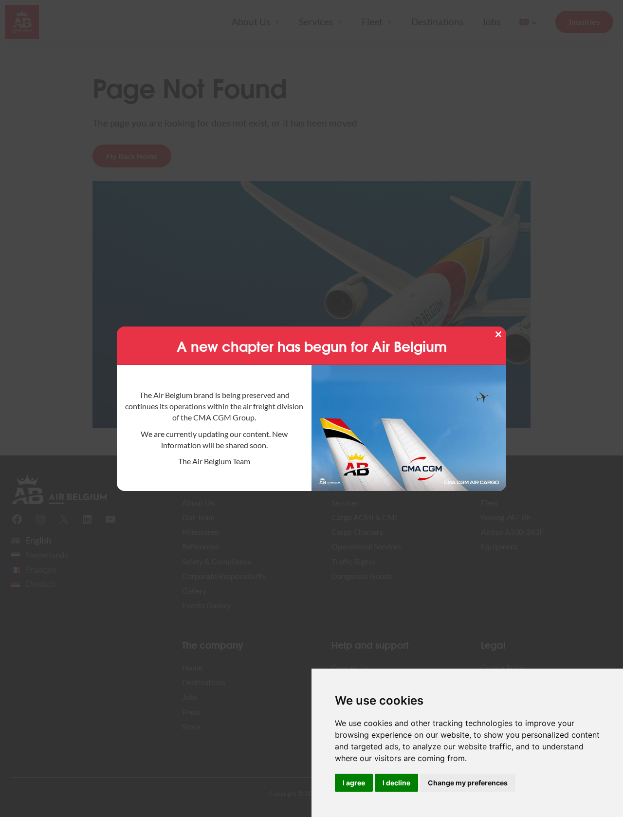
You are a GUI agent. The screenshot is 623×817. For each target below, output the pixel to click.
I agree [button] (354, 783)
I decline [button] (396, 783)
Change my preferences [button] (468, 783)
